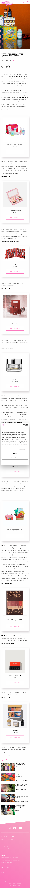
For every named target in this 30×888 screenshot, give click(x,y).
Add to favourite (6, 60)
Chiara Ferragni (5, 848)
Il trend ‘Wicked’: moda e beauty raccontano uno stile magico (21, 785)
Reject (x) (15, 462)
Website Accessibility (6, 862)
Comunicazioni (5, 865)
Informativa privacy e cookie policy (9, 857)
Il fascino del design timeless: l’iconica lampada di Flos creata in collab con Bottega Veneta (21, 808)
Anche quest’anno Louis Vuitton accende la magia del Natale (21, 796)
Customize (14, 457)
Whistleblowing (5, 867)
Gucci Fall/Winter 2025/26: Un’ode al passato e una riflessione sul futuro (21, 765)
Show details (22, 449)
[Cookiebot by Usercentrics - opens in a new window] (22, 425)
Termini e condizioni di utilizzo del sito (10, 860)
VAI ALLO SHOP (15, 151)
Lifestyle (17, 780)
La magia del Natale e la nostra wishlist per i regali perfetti (21, 775)
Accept (15, 453)
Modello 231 (4, 872)
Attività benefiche (5, 870)
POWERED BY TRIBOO (15, 885)
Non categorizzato (6, 51)
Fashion (17, 769)
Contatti (3, 851)
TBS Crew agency (5, 846)
